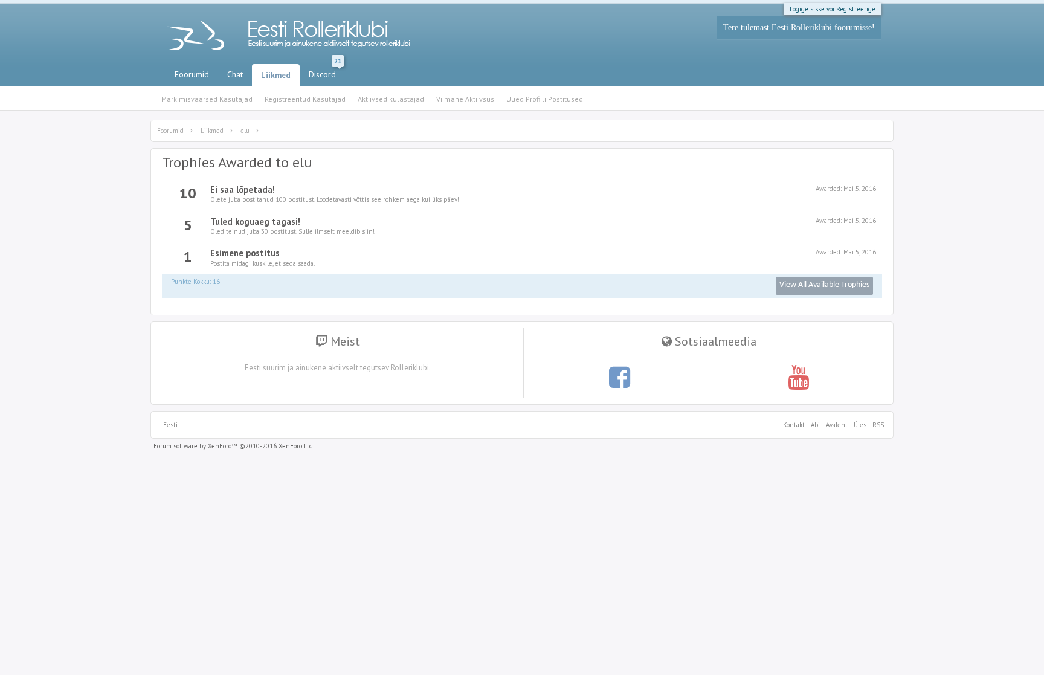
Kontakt (794, 425)
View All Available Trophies (824, 284)
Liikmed (276, 75)
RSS (876, 425)
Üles (860, 425)
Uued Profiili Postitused (544, 98)
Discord (325, 72)
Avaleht (837, 425)
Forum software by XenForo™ (233, 446)
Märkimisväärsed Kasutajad (207, 98)
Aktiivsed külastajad (391, 98)
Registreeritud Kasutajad (305, 98)
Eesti (170, 425)
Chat (235, 74)
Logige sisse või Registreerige (832, 9)
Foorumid (192, 74)
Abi (815, 425)
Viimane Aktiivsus (465, 98)
